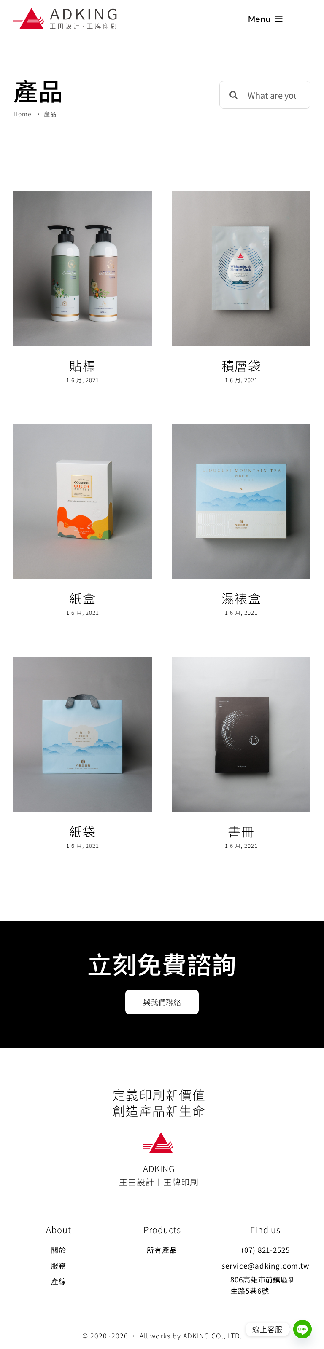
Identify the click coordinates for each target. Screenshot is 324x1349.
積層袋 (241, 365)
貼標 (82, 365)
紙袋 (82, 831)
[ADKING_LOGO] (66, 12)
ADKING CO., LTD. (212, 1335)
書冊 (241, 831)
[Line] (302, 1329)
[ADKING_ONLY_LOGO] (159, 1136)
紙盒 (82, 598)
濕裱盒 (241, 598)
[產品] (83, 268)
